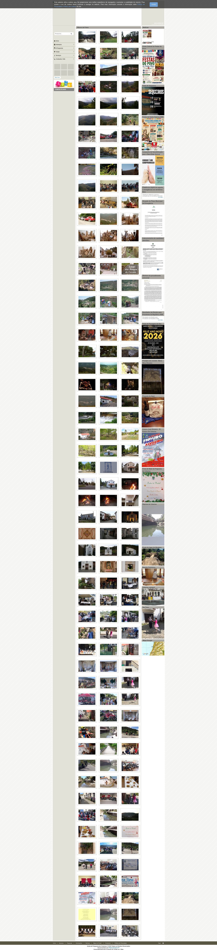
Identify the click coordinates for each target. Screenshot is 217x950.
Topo (159, 943)
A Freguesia (59, 48)
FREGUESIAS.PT (114, 948)
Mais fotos (57, 77)
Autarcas (61, 943)
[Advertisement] (64, 102)
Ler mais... (161, 197)
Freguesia (69, 943)
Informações (79, 943)
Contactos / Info (60, 59)
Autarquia (58, 44)
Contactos (108, 943)
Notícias (88, 943)
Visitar (57, 52)
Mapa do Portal (97, 943)
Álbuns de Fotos (83, 27)
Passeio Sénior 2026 (148, 32)
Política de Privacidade (121, 943)
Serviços (58, 55)
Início (57, 41)
